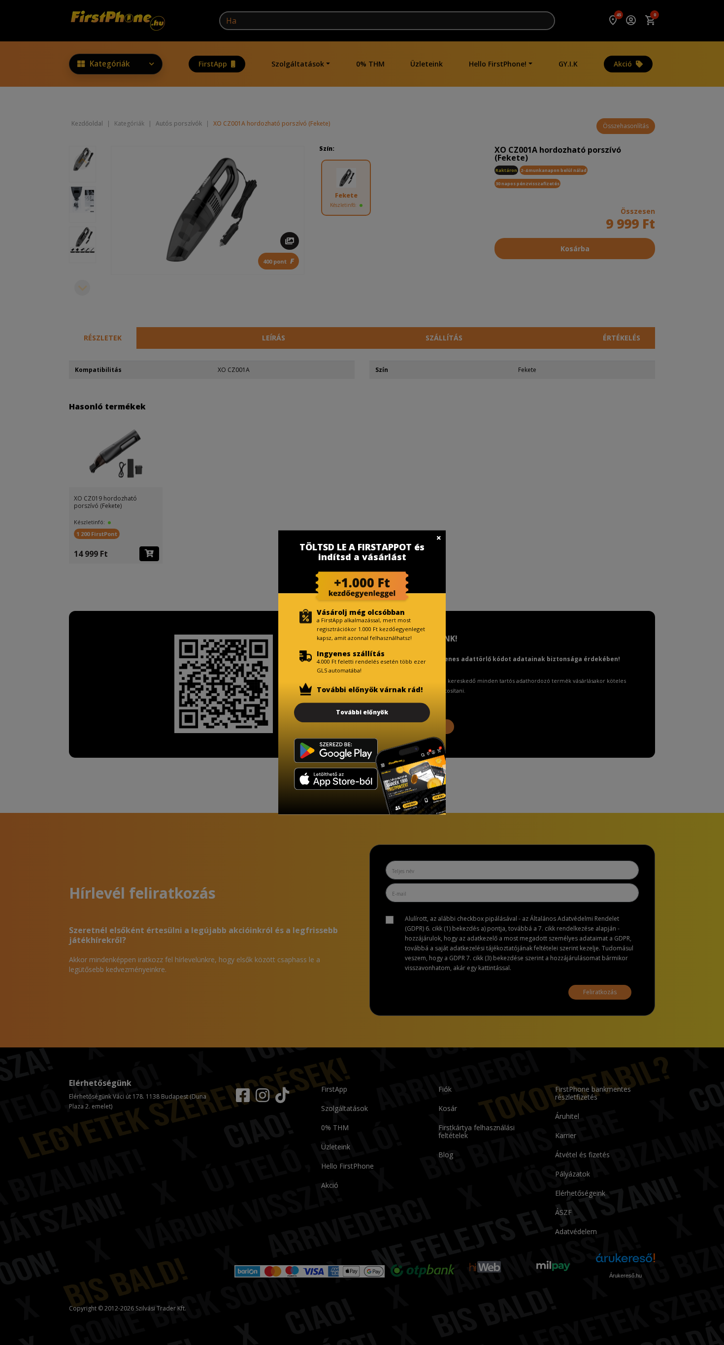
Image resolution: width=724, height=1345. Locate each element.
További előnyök (362, 712)
